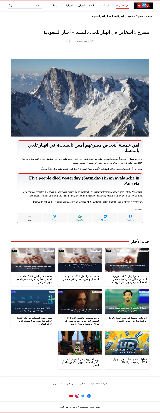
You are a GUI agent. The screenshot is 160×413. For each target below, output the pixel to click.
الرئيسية (149, 16)
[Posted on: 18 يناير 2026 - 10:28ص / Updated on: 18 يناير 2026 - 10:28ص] (66, 41)
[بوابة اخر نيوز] (143, 5)
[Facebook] (88, 395)
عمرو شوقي (81, 41)
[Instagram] (77, 395)
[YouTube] (71, 395)
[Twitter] (82, 395)
